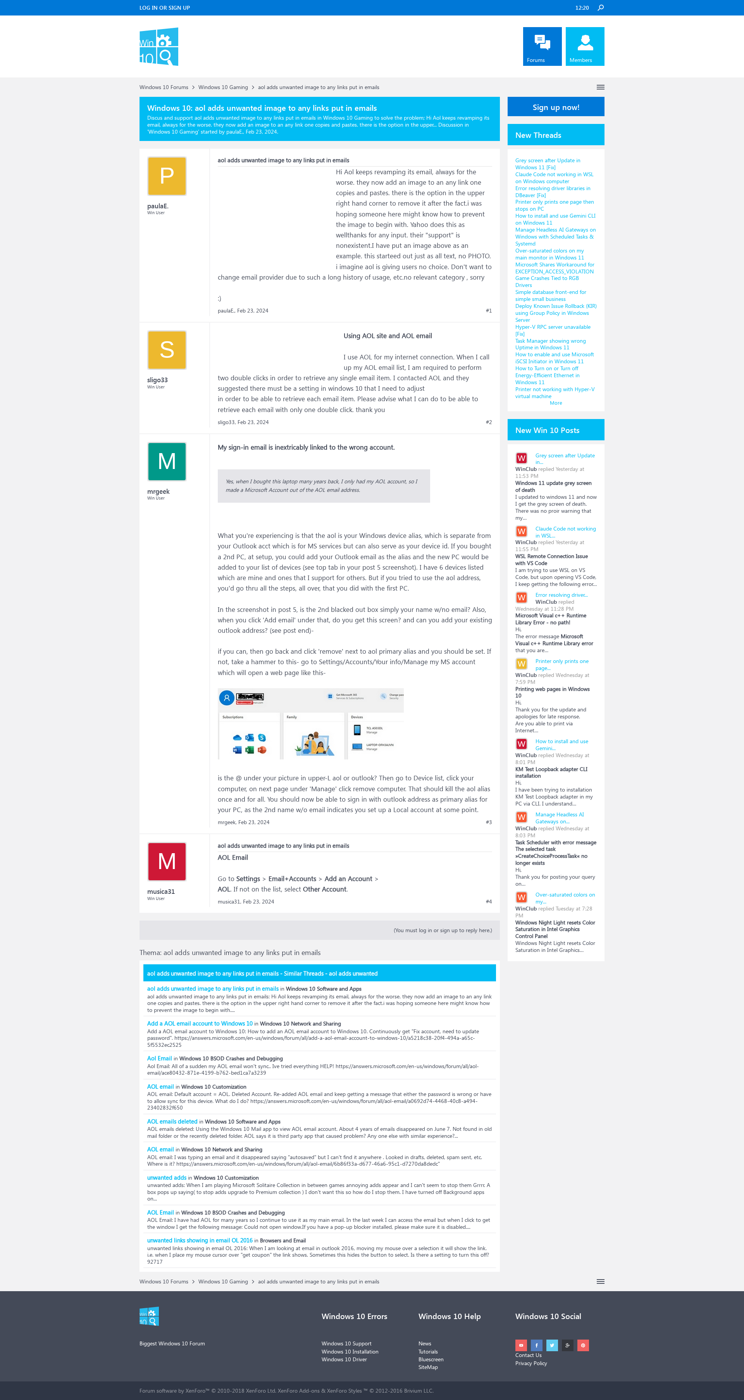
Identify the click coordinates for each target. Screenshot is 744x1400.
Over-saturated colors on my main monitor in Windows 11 (549, 254)
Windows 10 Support (347, 1343)
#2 (489, 422)
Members (581, 60)
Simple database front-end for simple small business (550, 295)
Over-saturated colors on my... (565, 898)
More (556, 402)
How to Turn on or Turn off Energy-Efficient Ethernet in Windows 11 (547, 375)
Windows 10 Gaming (173, 131)
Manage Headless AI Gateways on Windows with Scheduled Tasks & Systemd (555, 236)
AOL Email (160, 1212)
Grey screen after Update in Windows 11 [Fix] (547, 163)
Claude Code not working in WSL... (566, 532)
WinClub (526, 468)
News (424, 1343)
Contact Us (528, 1355)
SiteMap (428, 1367)
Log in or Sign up (165, 7)
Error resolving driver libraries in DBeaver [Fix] (553, 191)
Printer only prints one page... (562, 664)
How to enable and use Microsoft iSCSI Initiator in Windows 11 (554, 357)
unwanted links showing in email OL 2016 (200, 1240)
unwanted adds (166, 1177)
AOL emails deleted (172, 1121)
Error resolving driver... (562, 594)
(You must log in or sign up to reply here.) (443, 930)
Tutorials (428, 1351)
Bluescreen (431, 1359)
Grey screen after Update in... (565, 459)
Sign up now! (556, 106)
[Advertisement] (276, 215)
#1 (489, 310)
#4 (489, 901)
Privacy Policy (531, 1363)
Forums (536, 60)
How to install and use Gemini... (562, 744)
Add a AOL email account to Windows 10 (200, 1023)
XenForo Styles (344, 1390)
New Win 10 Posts (547, 429)
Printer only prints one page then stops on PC (554, 205)
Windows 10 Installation (350, 1351)
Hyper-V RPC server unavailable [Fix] (553, 330)
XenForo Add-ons (299, 1390)
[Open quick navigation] (600, 87)
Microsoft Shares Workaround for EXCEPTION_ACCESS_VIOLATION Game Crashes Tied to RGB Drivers (554, 275)
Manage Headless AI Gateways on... (560, 818)
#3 (489, 822)
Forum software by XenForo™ (208, 1390)
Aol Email (159, 1058)
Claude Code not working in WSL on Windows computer (554, 177)
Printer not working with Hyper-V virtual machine (555, 392)
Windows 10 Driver (344, 1359)
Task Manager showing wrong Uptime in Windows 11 (550, 344)
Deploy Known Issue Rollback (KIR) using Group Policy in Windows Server (556, 312)
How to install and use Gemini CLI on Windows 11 (555, 219)
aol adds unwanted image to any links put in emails (213, 988)
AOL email (160, 1086)
